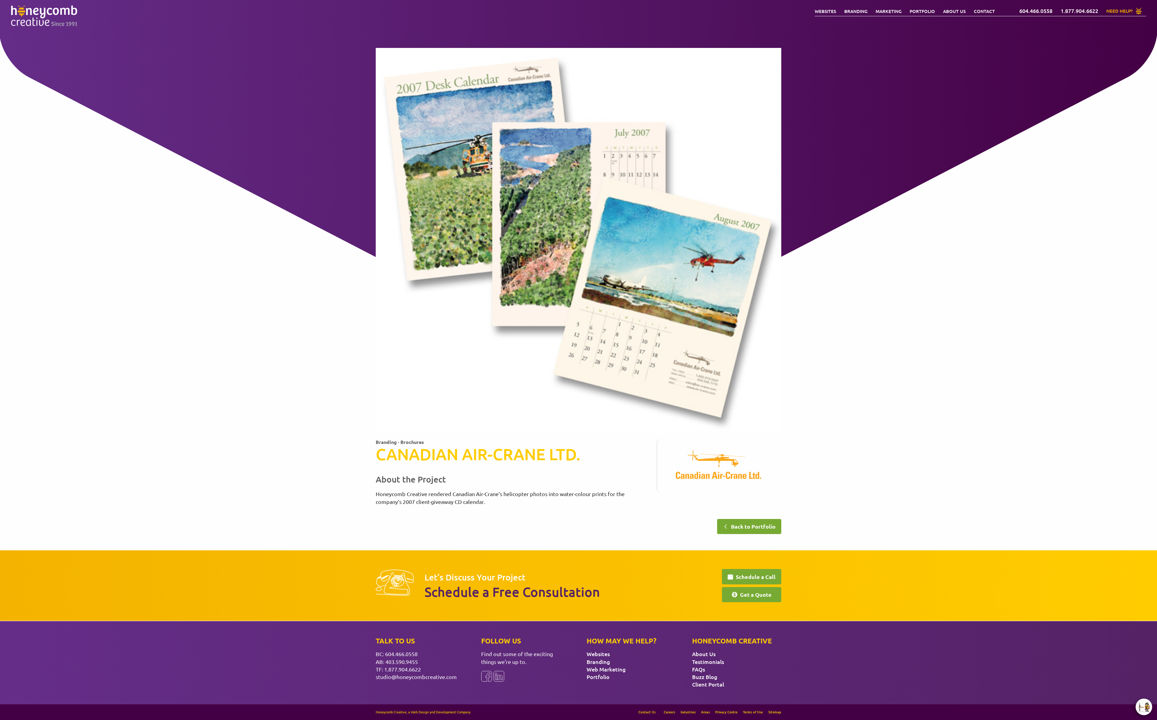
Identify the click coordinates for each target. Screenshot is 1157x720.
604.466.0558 (401, 654)
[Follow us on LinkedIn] (499, 676)
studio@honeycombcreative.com (416, 677)
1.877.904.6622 (402, 669)
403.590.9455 (401, 662)
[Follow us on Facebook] (486, 676)
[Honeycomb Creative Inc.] (44, 15)
